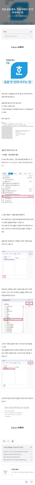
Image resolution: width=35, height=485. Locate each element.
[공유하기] (4, 441)
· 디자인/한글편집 (22, 16)
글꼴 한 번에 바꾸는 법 (9, 150)
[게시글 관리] (8, 441)
